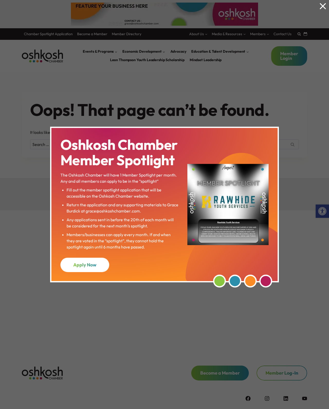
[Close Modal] (323, 6)
